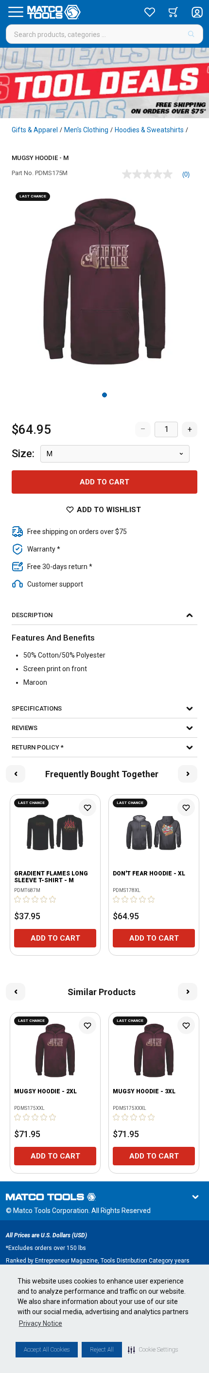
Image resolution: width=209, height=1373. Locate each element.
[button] (153, 1349)
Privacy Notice (40, 1323)
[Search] (191, 34)
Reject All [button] (102, 1349)
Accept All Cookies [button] (47, 1349)
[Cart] (173, 12)
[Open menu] (15, 12)
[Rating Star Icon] (18, 899)
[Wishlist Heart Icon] (87, 807)
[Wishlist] (150, 12)
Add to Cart (104, 482)
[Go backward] (15, 774)
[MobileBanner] (104, 83)
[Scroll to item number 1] (104, 394)
